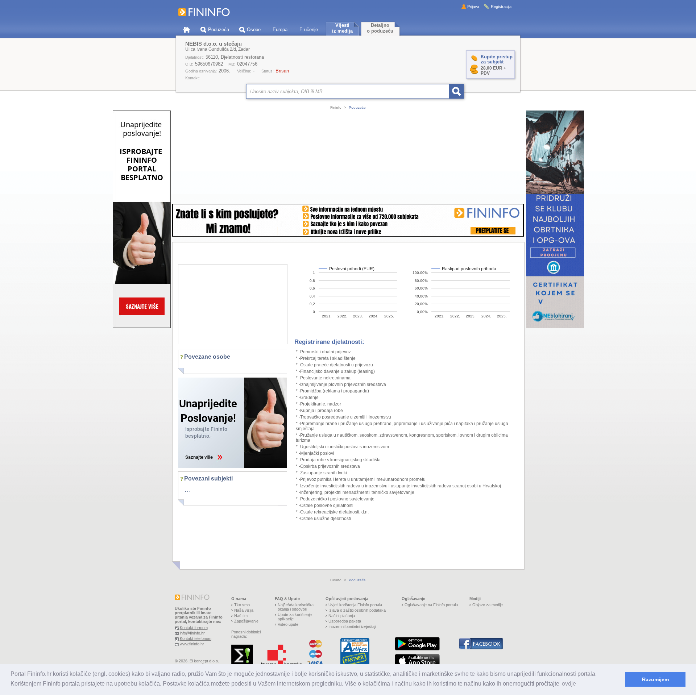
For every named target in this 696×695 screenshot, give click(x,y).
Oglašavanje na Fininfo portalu (431, 605)
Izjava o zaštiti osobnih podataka (357, 610)
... (188, 490)
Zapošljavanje (246, 621)
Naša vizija (243, 610)
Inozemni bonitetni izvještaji (352, 626)
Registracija (501, 6)
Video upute (288, 624)
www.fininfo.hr (192, 644)
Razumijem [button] (655, 679)
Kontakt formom (194, 627)
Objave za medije (487, 605)
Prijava (473, 6)
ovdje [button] (569, 684)
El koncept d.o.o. (204, 661)
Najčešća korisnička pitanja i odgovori (296, 607)
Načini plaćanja (341, 615)
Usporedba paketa (344, 621)
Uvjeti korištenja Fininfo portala (355, 605)
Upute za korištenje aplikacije (295, 616)
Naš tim (241, 615)
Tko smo (242, 605)
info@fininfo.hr (192, 633)
